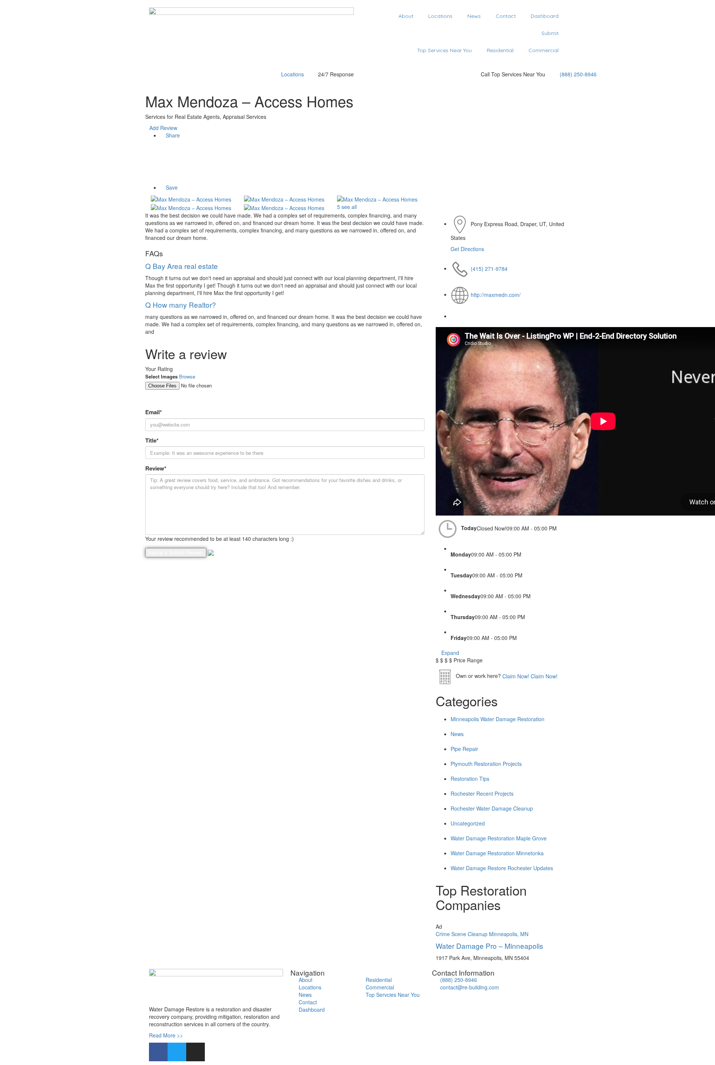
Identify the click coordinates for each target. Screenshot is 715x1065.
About (405, 16)
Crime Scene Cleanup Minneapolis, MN (482, 934)
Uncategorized (468, 823)
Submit (550, 33)
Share (172, 135)
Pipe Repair (464, 748)
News (474, 16)
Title (152, 440)
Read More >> (166, 1035)
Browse (187, 376)
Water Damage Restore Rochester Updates (502, 868)
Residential (500, 50)
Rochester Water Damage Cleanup (492, 808)
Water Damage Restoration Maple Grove (499, 838)
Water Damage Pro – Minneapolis (489, 946)
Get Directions (467, 249)
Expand (449, 652)
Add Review (163, 127)
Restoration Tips (470, 778)
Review (155, 468)
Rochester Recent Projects (482, 793)
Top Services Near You (444, 50)
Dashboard (545, 16)
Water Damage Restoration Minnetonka (497, 853)
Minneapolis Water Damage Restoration (497, 719)
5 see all (346, 206)
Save (171, 187)
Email (153, 412)
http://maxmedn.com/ (496, 294)
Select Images (161, 376)
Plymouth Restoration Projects (486, 763)
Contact (506, 16)
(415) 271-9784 (489, 268)
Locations (440, 16)
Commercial (543, 50)
